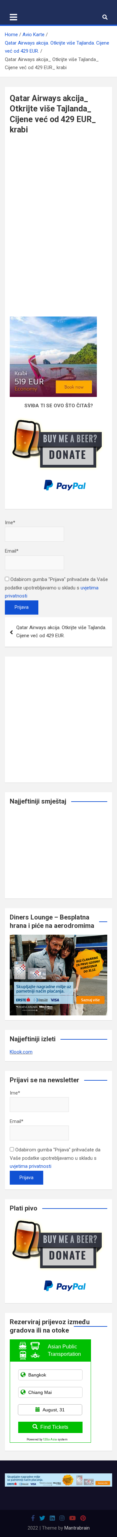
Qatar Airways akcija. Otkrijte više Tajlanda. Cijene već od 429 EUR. (61, 632)
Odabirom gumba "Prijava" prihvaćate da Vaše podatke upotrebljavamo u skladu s (56, 587)
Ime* (10, 522)
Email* (12, 551)
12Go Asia (50, 1439)
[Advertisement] (58, 188)
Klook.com (21, 1052)
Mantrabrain (77, 1528)
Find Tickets (54, 1427)
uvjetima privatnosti (30, 1166)
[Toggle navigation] (13, 17)
